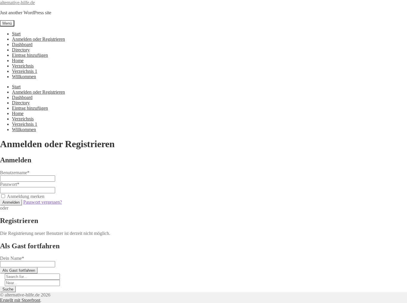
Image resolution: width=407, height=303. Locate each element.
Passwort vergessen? (42, 202)
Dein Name (12, 258)
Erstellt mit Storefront (20, 300)
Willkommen (24, 76)
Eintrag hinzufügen (30, 55)
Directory (21, 49)
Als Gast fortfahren (18, 270)
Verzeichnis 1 (24, 71)
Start (16, 33)
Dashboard (22, 44)
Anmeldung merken (25, 196)
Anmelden (11, 202)
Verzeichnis (23, 65)
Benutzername (14, 172)
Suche (7, 289)
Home (18, 60)
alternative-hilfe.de (17, 2)
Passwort (9, 184)
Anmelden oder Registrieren (38, 39)
